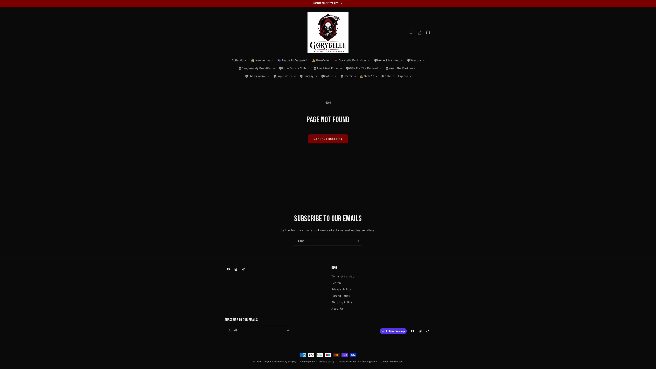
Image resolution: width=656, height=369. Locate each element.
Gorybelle (268, 361)
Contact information (392, 361)
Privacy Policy (341, 289)
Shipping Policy (341, 302)
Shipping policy (368, 361)
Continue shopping (328, 138)
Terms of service (347, 361)
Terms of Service (342, 276)
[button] (352, 60)
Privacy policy (326, 361)
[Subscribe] (357, 241)
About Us (337, 308)
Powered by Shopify (285, 361)
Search (336, 283)
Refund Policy (340, 295)
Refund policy (307, 361)
